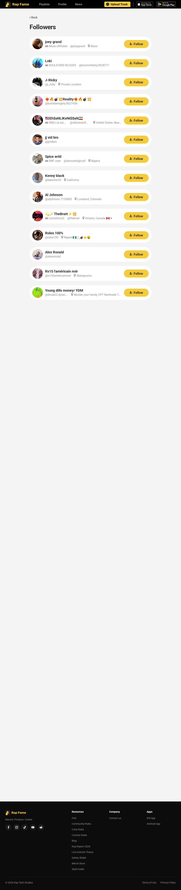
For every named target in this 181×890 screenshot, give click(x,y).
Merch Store (78, 863)
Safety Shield (79, 857)
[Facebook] (8, 827)
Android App (153, 823)
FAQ (74, 818)
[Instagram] (16, 827)
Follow (138, 44)
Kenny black (54, 176)
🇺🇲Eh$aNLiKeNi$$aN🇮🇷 (64, 118)
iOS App (151, 818)
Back (34, 17)
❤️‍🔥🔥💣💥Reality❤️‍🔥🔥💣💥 (68, 99)
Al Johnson (54, 195)
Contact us (115, 818)
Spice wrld (53, 156)
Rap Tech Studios (23, 882)
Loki (48, 61)
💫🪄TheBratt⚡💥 (61, 214)
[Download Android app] (166, 4)
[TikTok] (25, 827)
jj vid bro (51, 137)
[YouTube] (33, 827)
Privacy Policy (168, 882)
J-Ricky (51, 80)
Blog (74, 840)
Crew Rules (78, 829)
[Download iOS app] (145, 4)
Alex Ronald (54, 252)
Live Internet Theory (83, 852)
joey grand (53, 42)
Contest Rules (79, 835)
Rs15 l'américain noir (61, 271)
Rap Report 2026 (81, 846)
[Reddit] (41, 827)
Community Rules (81, 823)
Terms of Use (149, 882)
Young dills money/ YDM (64, 290)
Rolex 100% (54, 233)
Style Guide (78, 869)
